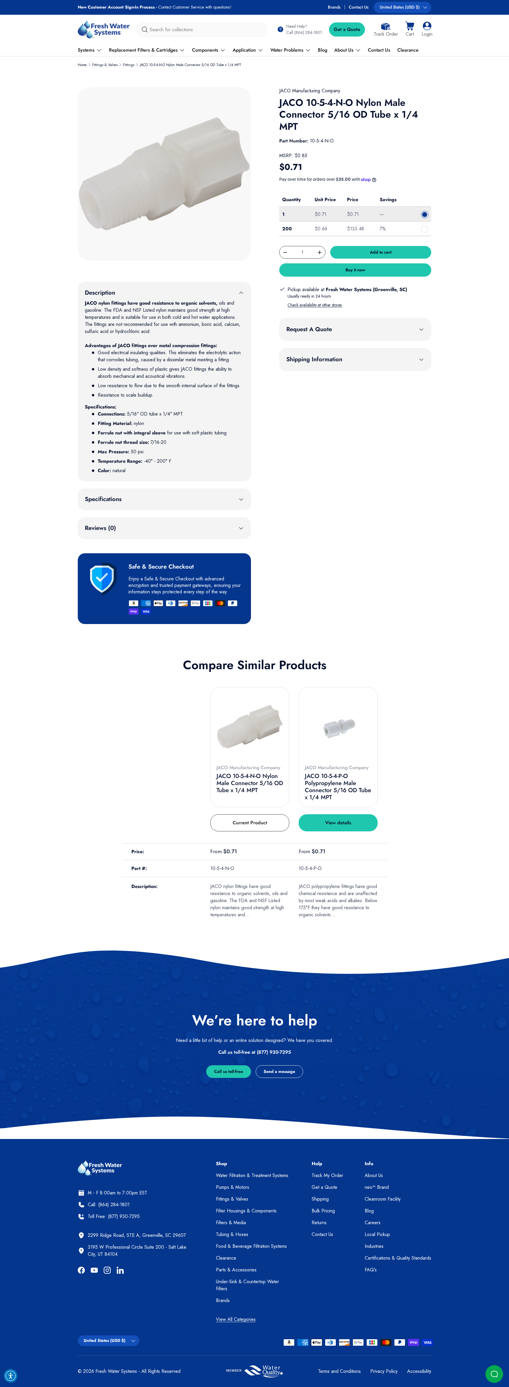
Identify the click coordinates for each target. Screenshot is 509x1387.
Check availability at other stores (314, 305)
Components (205, 50)
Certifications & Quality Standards (398, 1258)
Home (82, 65)
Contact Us (358, 7)
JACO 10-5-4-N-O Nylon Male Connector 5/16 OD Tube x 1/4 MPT (190, 65)
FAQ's (371, 1269)
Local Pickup (377, 1234)
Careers (373, 1222)
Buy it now (355, 270)
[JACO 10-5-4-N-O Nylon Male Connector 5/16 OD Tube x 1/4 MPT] (250, 726)
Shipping (320, 1199)
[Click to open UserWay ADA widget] (10, 1376)
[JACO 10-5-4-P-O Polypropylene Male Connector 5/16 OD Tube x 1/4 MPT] (338, 726)
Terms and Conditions (339, 1371)
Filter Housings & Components (246, 1210)
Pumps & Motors (232, 1187)
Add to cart (380, 252)
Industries (374, 1246)
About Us (343, 50)
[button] (409, 29)
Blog (322, 50)
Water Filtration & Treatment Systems (252, 1175)
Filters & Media (231, 1222)
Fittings (128, 65)
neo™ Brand (377, 1187)
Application (244, 50)
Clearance (408, 50)
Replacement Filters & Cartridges (143, 50)
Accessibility (419, 1371)
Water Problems (286, 50)
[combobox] (202, 29)
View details (338, 822)
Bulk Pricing (323, 1210)
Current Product (250, 822)
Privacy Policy (384, 1371)
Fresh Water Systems (116, 1371)
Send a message (279, 1071)
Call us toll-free (228, 1071)
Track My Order (327, 1175)
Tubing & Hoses (232, 1234)
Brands (334, 7)
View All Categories (236, 1319)
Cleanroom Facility (383, 1199)
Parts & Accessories (236, 1269)
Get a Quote (347, 29)
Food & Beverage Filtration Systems (251, 1246)
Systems (86, 50)
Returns (319, 1222)
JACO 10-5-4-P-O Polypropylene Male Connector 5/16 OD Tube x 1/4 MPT (338, 787)
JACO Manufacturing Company (309, 90)
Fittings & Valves (105, 65)
